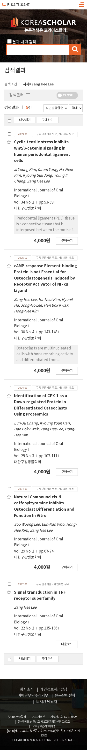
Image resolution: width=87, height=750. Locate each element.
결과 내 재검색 (24, 42)
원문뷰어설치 (65, 695)
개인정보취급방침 (53, 689)
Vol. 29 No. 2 (24, 551)
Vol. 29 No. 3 (24, 456)
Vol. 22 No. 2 (24, 628)
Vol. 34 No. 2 (24, 202)
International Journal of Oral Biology (38, 193)
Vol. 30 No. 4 (24, 332)
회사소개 (26, 689)
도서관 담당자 (46, 702)
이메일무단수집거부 (33, 695)
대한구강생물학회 (27, 208)
